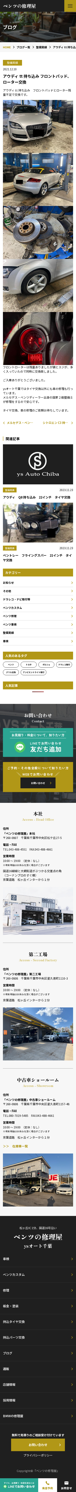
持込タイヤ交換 (14, 1321)
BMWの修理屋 (13, 1415)
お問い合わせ (38, 783)
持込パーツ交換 (14, 1337)
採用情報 (9, 1400)
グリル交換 (11, 672)
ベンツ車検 (10, 624)
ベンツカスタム (12, 608)
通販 (6, 1368)
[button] (70, 6)
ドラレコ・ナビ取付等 (16, 599)
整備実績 (8, 633)
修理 (6, 1290)
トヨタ (29, 664)
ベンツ (11, 664)
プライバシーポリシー (38, 1455)
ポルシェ (46, 664)
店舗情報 (9, 1384)
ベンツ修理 (10, 616)
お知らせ (8, 583)
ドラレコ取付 (64, 664)
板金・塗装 (11, 1306)
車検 (5, 641)
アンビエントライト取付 (33, 672)
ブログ (7, 1353)
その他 (7, 591)
